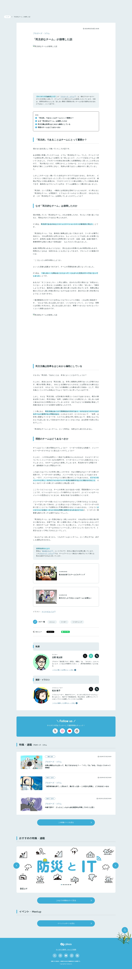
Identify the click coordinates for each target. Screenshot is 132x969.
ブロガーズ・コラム (67, 96)
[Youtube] (69, 731)
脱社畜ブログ (46, 551)
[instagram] (62, 731)
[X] (55, 731)
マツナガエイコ (48, 612)
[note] (76, 731)
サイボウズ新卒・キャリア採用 (66, 949)
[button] (16, 865)
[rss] (77, 955)
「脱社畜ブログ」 (64, 661)
